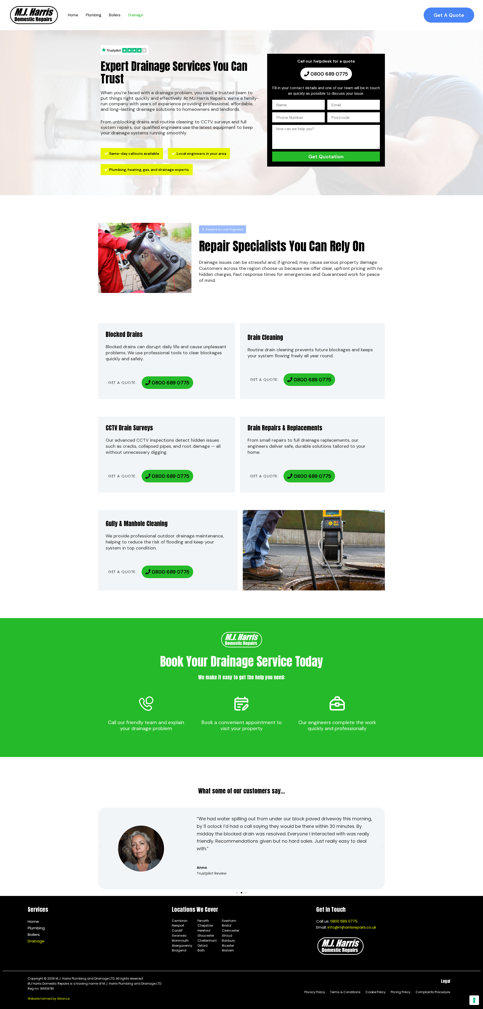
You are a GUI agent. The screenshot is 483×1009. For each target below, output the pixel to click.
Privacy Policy (314, 992)
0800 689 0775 (343, 921)
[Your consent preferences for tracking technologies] (474, 1000)
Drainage (36, 941)
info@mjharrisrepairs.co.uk (352, 927)
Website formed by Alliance (48, 998)
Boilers (34, 934)
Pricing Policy (401, 992)
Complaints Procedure (433, 992)
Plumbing (36, 928)
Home (33, 921)
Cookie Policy (376, 992)
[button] (449, 15)
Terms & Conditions (345, 992)
